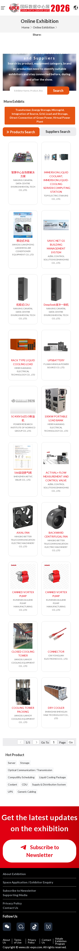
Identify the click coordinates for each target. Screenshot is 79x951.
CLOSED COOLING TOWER (23, 653)
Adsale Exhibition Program (61, 941)
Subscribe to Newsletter (42, 851)
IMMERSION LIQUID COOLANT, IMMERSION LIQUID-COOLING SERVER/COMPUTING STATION (56, 182)
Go (71, 742)
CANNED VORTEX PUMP (23, 594)
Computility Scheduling (21, 777)
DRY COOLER (56, 707)
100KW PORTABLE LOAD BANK (56, 418)
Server (11, 762)
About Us (6, 941)
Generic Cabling (27, 791)
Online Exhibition (44, 27)
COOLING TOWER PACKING (23, 709)
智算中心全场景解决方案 (23, 174)
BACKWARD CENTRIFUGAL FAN (56, 534)
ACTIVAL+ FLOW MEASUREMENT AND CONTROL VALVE (56, 476)
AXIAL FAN (23, 532)
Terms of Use (17, 941)
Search (58, 91)
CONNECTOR (56, 651)
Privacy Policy (32, 941)
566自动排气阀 (23, 472)
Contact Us (46, 941)
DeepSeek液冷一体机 (56, 304)
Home (25, 27)
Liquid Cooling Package (52, 777)
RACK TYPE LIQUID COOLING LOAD (23, 362)
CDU (24, 784)
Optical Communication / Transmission (30, 770)
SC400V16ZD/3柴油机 (23, 418)
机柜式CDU (23, 304)
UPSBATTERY (56, 360)
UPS (10, 791)
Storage (24, 762)
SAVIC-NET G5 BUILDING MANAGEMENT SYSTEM (56, 246)
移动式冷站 (23, 240)
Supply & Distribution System (49, 784)
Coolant (12, 784)
